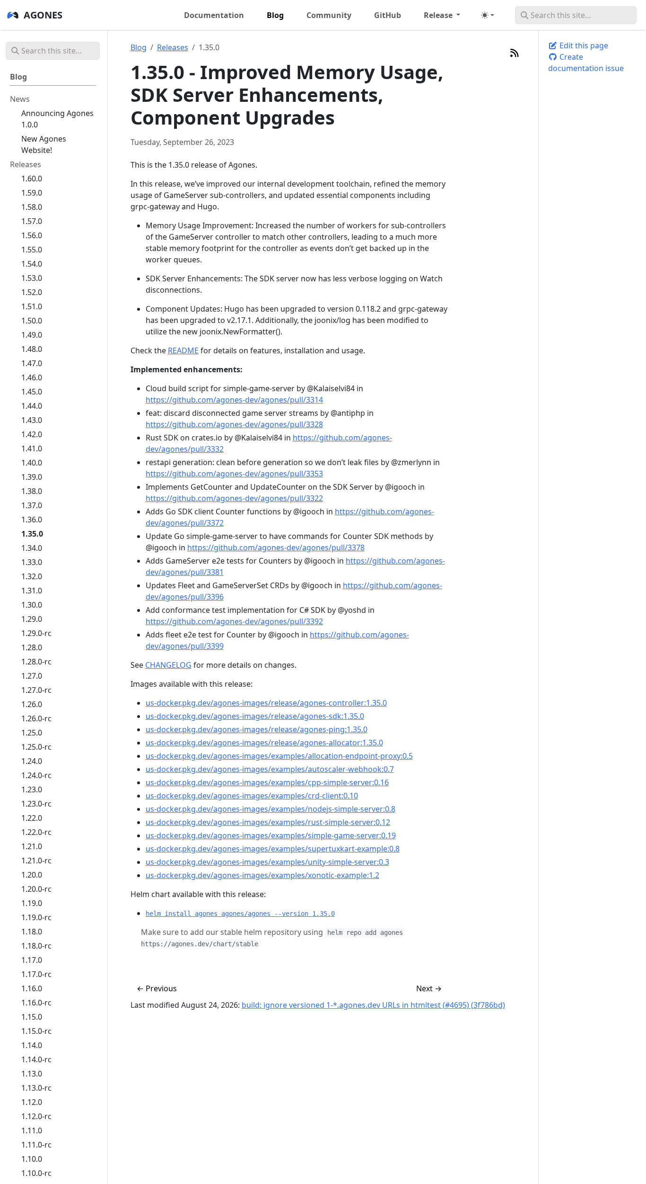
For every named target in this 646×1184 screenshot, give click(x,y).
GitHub (387, 15)
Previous (157, 988)
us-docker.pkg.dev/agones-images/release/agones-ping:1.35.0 (256, 729)
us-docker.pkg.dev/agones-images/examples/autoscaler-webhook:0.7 (270, 769)
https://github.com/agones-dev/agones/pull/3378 (276, 547)
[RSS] (514, 53)
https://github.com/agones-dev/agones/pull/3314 (234, 400)
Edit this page (583, 45)
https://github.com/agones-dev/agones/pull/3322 (234, 498)
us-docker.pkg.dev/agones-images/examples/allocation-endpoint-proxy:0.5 (279, 756)
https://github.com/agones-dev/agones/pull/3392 (234, 621)
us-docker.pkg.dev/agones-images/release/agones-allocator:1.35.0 (264, 742)
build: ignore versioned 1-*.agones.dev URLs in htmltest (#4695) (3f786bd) (373, 1005)
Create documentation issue (586, 62)
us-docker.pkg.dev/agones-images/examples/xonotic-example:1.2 (262, 875)
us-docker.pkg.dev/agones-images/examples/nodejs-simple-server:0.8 (270, 809)
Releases (172, 47)
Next (429, 988)
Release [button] (439, 15)
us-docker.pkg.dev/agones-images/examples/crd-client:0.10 (252, 795)
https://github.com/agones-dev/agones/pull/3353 (234, 473)
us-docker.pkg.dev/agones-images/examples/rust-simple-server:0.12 (268, 822)
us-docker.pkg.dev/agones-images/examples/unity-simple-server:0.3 (267, 862)
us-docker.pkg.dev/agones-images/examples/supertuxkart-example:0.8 (273, 848)
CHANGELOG (168, 665)
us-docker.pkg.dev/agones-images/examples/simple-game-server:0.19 (271, 835)
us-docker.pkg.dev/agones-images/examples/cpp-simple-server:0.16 (267, 782)
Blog (139, 47)
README (183, 350)
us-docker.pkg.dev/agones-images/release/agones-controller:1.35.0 (266, 703)
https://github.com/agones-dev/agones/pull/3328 (234, 424)
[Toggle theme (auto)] (487, 15)
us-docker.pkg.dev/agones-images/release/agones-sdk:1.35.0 (255, 716)
